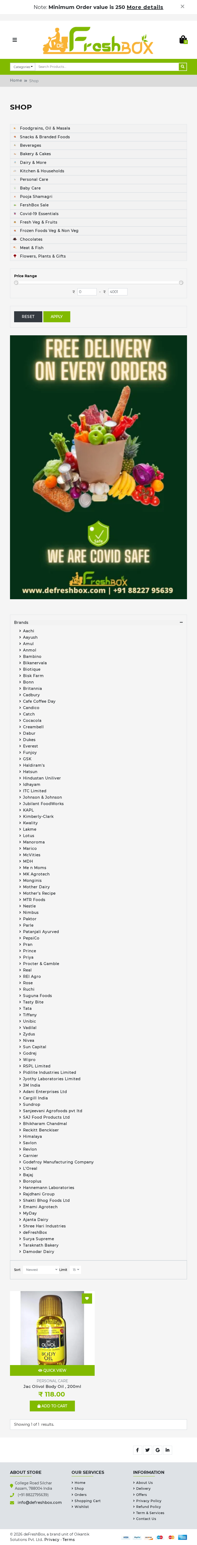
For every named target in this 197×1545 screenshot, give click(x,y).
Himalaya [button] (32, 1136)
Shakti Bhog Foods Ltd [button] (46, 1200)
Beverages (30, 145)
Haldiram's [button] (34, 765)
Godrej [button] (30, 1053)
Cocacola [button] (32, 720)
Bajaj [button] (28, 1175)
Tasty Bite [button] (33, 1002)
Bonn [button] (28, 682)
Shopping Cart (88, 1501)
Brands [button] (21, 622)
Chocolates (31, 239)
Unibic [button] (29, 1021)
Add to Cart (54, 1406)
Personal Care (33, 179)
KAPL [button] (28, 810)
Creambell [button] (33, 727)
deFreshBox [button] (35, 1232)
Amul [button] (28, 643)
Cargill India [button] (35, 1098)
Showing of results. (34, 1424)
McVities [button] (32, 855)
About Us (144, 1483)
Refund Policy (148, 1507)
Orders (81, 1495)
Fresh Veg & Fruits (38, 222)
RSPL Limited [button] (37, 1066)
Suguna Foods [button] (37, 995)
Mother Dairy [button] (36, 887)
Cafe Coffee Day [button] (39, 701)
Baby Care (30, 188)
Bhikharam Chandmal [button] (45, 1123)
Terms (69, 1539)
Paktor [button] (30, 919)
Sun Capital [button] (34, 1047)
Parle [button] (28, 925)
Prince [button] (29, 951)
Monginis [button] (32, 880)
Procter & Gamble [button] (41, 963)
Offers (141, 1495)
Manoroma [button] (34, 842)
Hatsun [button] (30, 771)
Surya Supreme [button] (38, 1239)
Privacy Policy (149, 1501)
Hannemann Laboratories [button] (48, 1187)
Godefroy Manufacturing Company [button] (58, 1162)
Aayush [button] (30, 637)
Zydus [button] (29, 1034)
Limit (63, 1270)
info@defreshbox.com (40, 1502)
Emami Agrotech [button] (40, 1207)
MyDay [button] (30, 1213)
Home (16, 80)
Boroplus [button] (32, 1181)
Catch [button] (29, 714)
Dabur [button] (29, 733)
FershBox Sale (34, 205)
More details (145, 7)
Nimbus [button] (31, 912)
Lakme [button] (29, 829)
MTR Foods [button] (34, 899)
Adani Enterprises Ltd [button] (45, 1091)
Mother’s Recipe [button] (39, 893)
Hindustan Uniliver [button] (42, 778)
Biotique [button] (32, 669)
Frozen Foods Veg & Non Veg (49, 230)
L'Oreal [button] (30, 1168)
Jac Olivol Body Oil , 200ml (52, 1386)
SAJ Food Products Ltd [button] (46, 1117)
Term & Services (150, 1513)
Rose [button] (28, 983)
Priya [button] (28, 957)
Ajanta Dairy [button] (35, 1219)
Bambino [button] (32, 656)
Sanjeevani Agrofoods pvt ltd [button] (52, 1111)
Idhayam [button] (32, 784)
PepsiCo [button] (31, 938)
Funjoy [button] (30, 752)
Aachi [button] (28, 631)
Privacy (52, 1539)
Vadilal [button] (30, 1027)
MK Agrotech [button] (36, 874)
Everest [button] (30, 746)
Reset (28, 316)
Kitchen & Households (41, 171)
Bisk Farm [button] (33, 675)
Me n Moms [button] (34, 867)
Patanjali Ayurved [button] (41, 931)
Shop (79, 1488)
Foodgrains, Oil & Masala (44, 128)
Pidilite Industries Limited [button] (49, 1072)
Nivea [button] (28, 1040)
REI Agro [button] (32, 976)
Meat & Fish (31, 247)
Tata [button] (27, 1008)
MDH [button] (28, 861)
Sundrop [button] (31, 1104)
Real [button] (27, 970)
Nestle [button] (30, 906)
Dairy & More (32, 162)
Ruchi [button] (29, 989)
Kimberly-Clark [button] (38, 816)
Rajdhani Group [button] (39, 1194)
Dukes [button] (29, 739)
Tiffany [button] (30, 1015)
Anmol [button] (29, 650)
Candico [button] (31, 707)
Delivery (143, 1488)
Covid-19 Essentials (39, 213)
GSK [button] (27, 759)
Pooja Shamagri (36, 196)
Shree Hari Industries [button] (44, 1226)
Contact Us (146, 1519)
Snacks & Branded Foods (44, 137)
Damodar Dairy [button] (38, 1251)
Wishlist (82, 1507)
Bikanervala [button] (35, 663)
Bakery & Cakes (35, 154)
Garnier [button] (30, 1155)
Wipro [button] (29, 1059)
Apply (57, 316)
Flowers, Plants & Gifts (42, 256)
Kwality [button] (31, 823)
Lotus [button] (28, 835)
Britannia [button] (32, 688)
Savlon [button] (30, 1143)
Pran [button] (28, 944)
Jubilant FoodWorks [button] (43, 803)
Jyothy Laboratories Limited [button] (52, 1079)
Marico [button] (30, 848)
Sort (17, 1270)
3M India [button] (31, 1085)
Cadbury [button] (31, 695)
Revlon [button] (30, 1149)
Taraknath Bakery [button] (41, 1245)
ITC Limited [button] (34, 791)
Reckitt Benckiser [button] (41, 1130)
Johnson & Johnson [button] (42, 797)
